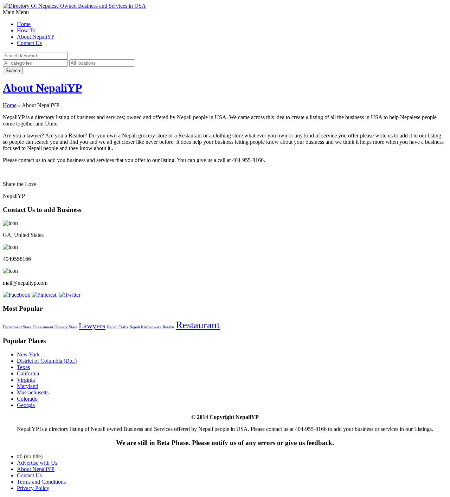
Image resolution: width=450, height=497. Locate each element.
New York (28, 354)
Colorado (27, 399)
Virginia (26, 380)
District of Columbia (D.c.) (47, 361)
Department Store (17, 327)
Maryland (27, 386)
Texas (23, 367)
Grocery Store (65, 327)
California (28, 373)
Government (43, 327)
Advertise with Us (37, 463)
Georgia (26, 405)
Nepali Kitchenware (145, 327)
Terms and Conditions (41, 482)
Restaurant (198, 324)
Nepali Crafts (117, 327)
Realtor (168, 327)
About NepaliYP (35, 37)
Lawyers (92, 325)
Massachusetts (33, 392)
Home (24, 24)
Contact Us (29, 43)
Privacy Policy (33, 488)
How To (26, 30)
